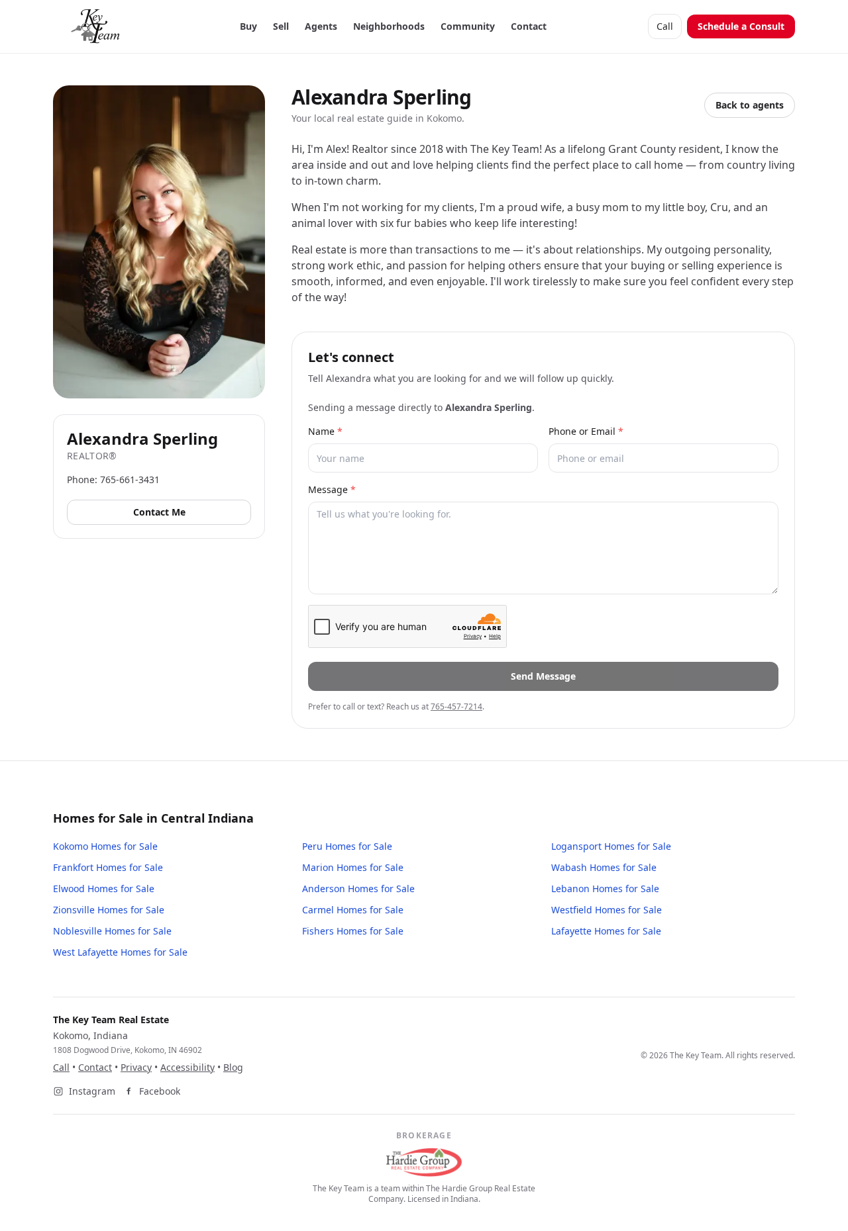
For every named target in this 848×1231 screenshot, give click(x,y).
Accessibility (187, 1067)
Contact (529, 26)
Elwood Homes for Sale (103, 888)
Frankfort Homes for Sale (108, 867)
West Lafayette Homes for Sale (120, 952)
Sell (281, 26)
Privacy (136, 1067)
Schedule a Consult (741, 26)
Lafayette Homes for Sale (606, 931)
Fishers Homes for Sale (352, 931)
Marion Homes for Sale (352, 867)
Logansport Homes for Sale (611, 846)
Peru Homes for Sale (347, 846)
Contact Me (159, 512)
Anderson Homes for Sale (358, 888)
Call (665, 26)
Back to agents (750, 105)
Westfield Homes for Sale (606, 909)
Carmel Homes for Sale (352, 909)
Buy (248, 26)
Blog (233, 1067)
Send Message (543, 676)
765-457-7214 (456, 706)
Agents (321, 26)
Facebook (159, 1091)
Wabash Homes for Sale (604, 867)
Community (468, 26)
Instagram (92, 1091)
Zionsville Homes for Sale (108, 909)
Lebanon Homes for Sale (605, 888)
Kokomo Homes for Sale (105, 846)
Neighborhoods (389, 26)
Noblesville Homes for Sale (112, 931)
